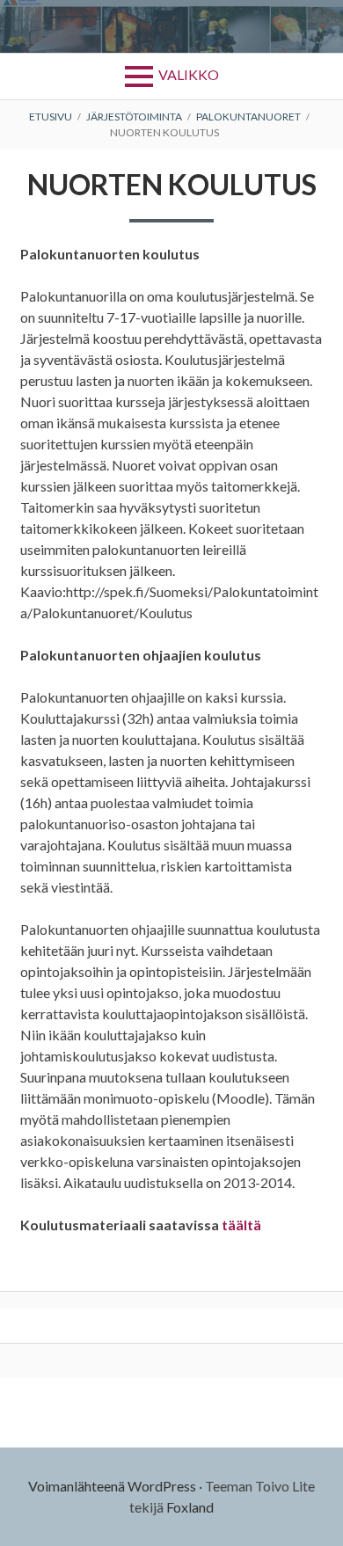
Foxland (190, 1507)
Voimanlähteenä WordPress (112, 1485)
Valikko (188, 74)
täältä (241, 1224)
